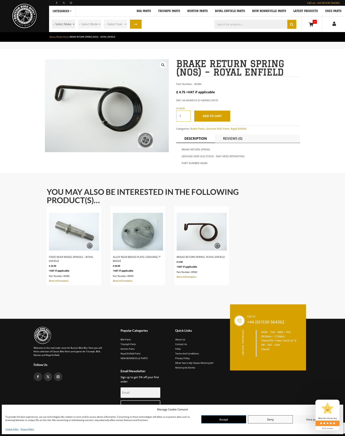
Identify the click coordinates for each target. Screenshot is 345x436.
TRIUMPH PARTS (169, 11)
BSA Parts (126, 339)
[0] (312, 24)
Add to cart (212, 116)
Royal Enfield (238, 128)
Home (52, 36)
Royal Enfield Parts (131, 353)
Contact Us (181, 344)
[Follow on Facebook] (56, 3)
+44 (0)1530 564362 (323, 3)
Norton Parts (128, 349)
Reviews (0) (232, 138)
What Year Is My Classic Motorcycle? (194, 363)
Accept (223, 419)
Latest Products (305, 11)
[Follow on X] (64, 3)
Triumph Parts (128, 344)
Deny (270, 419)
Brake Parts (62, 36)
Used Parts (333, 11)
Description (195, 138)
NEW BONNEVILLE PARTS (269, 11)
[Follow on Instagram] (71, 3)
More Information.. (71, 268)
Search (136, 24)
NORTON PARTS (197, 11)
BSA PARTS (144, 11)
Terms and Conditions (187, 353)
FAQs (178, 349)
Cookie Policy (12, 429)
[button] (163, 65)
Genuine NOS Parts (217, 128)
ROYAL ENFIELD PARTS (230, 11)
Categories (61, 11)
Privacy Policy (27, 429)
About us (180, 339)
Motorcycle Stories (185, 367)
